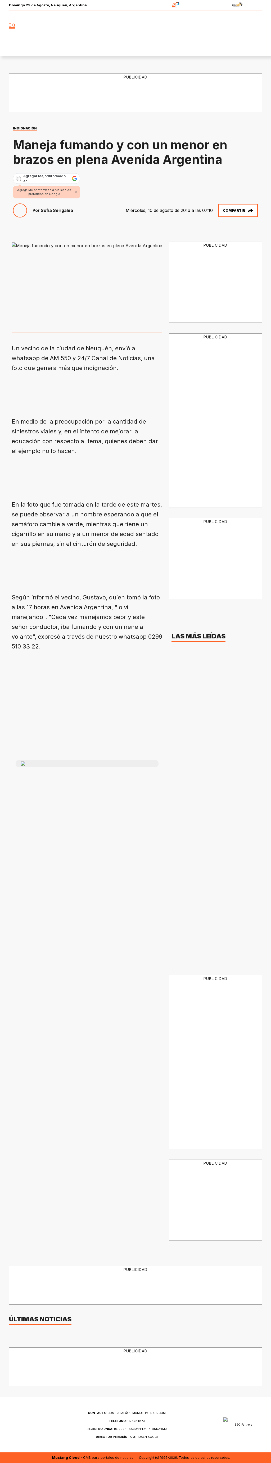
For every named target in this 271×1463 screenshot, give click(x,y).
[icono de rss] (258, 26)
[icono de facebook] (223, 26)
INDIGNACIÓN (25, 128)
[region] (108, 392)
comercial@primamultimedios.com (127, 1413)
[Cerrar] (76, 192)
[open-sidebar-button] (12, 26)
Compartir (234, 210)
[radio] (159, 5)
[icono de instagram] (246, 26)
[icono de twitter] (234, 26)
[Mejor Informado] (135, 26)
